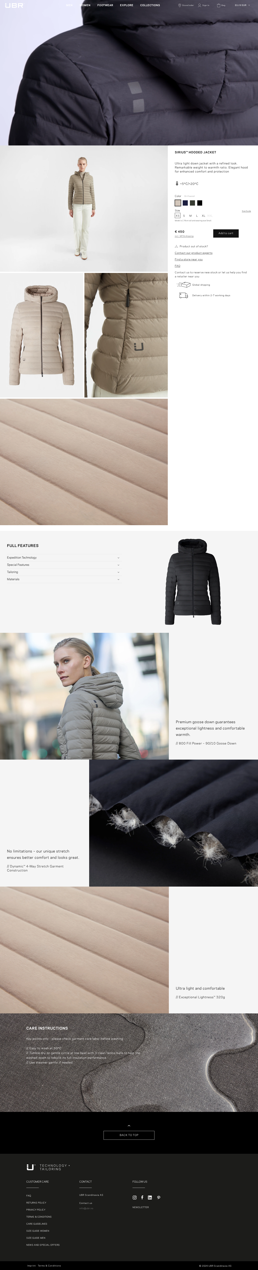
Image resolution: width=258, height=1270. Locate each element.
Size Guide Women (37, 1231)
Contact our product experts (194, 253)
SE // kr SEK (242, 27)
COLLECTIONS (150, 5)
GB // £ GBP (242, 36)
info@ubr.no (86, 1208)
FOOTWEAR (105, 5)
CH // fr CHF (242, 32)
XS (178, 216)
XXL (210, 216)
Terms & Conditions (39, 1217)
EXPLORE (126, 5)
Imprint (31, 1266)
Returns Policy (36, 1203)
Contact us (85, 1203)
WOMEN (85, 5)
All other (240, 10)
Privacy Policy (35, 1210)
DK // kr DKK (242, 15)
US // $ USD (242, 40)
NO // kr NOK (242, 23)
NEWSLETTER (141, 1207)
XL (203, 216)
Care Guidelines (36, 1224)
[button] (70, 5)
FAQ (177, 266)
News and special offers (43, 1245)
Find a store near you (189, 259)
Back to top (129, 1135)
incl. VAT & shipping (184, 236)
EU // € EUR (240, 5)
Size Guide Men (35, 1238)
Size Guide (246, 211)
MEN (69, 5)
